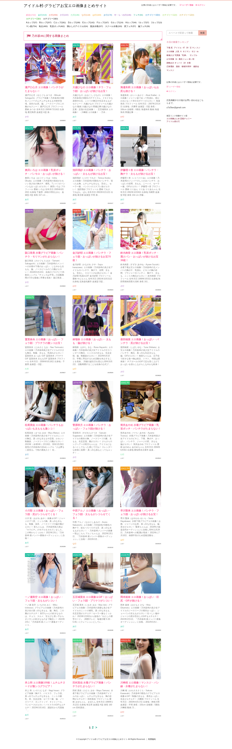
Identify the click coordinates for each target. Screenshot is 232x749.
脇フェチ (144, 26)
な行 (86, 15)
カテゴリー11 (169, 15)
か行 (53, 15)
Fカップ (103, 22)
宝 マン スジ (195, 48)
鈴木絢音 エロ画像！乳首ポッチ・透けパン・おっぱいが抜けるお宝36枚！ (139, 256)
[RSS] (161, 39)
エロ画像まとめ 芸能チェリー (179, 119)
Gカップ (117, 22)
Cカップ (60, 22)
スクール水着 (113, 26)
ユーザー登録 (187, 5)
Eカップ (88, 22)
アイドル (177, 48)
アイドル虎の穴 (173, 121)
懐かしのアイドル (77, 26)
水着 (189, 63)
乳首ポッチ (57, 26)
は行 (96, 15)
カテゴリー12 (186, 15)
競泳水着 (96, 26)
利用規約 (152, 739)
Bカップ (45, 22)
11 (176, 59)
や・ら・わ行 (122, 15)
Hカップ (131, 22)
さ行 (64, 15)
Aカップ (31, 22)
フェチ (138, 15)
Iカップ (144, 22)
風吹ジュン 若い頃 (186, 59)
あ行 (42, 15)
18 (184, 63)
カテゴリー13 (33, 19)
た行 (75, 15)
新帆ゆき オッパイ (174, 63)
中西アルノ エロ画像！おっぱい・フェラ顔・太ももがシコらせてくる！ (92, 514)
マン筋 (31, 26)
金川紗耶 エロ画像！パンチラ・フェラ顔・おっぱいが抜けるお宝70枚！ (92, 256)
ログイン (201, 5)
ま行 (107, 15)
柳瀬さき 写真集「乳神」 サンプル (182, 55)
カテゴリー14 (50, 19)
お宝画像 (170, 59)
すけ (193, 51)
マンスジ (170, 70)
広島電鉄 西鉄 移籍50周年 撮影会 (183, 66)
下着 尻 (170, 48)
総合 (31, 15)
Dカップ (74, 22)
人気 (177, 51)
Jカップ (156, 22)
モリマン (186, 51)
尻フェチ (130, 26)
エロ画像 (170, 51)
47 (184, 48)
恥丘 (43, 26)
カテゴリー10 (152, 15)
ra (197, 51)
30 (187, 48)
